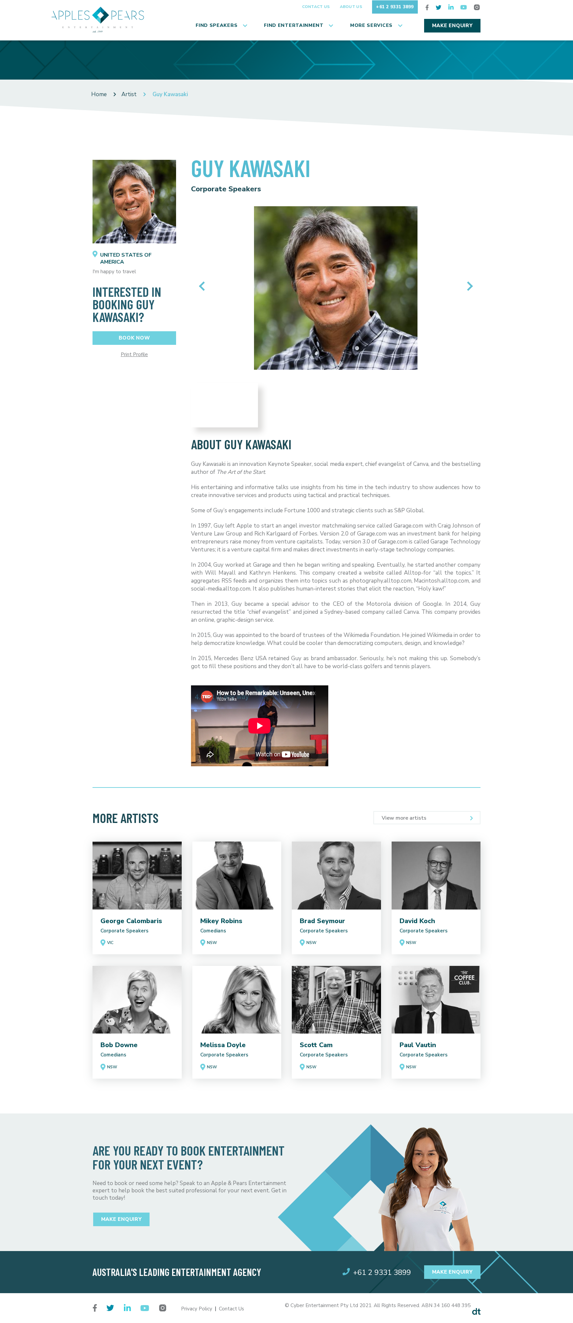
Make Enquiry (452, 25)
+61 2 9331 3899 (395, 7)
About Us (351, 6)
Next (468, 286)
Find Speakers (216, 25)
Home (99, 94)
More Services (371, 25)
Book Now (134, 338)
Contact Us (316, 6)
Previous (203, 286)
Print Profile (134, 354)
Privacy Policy (196, 1308)
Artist (129, 94)
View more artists (404, 818)
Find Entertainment (294, 25)
